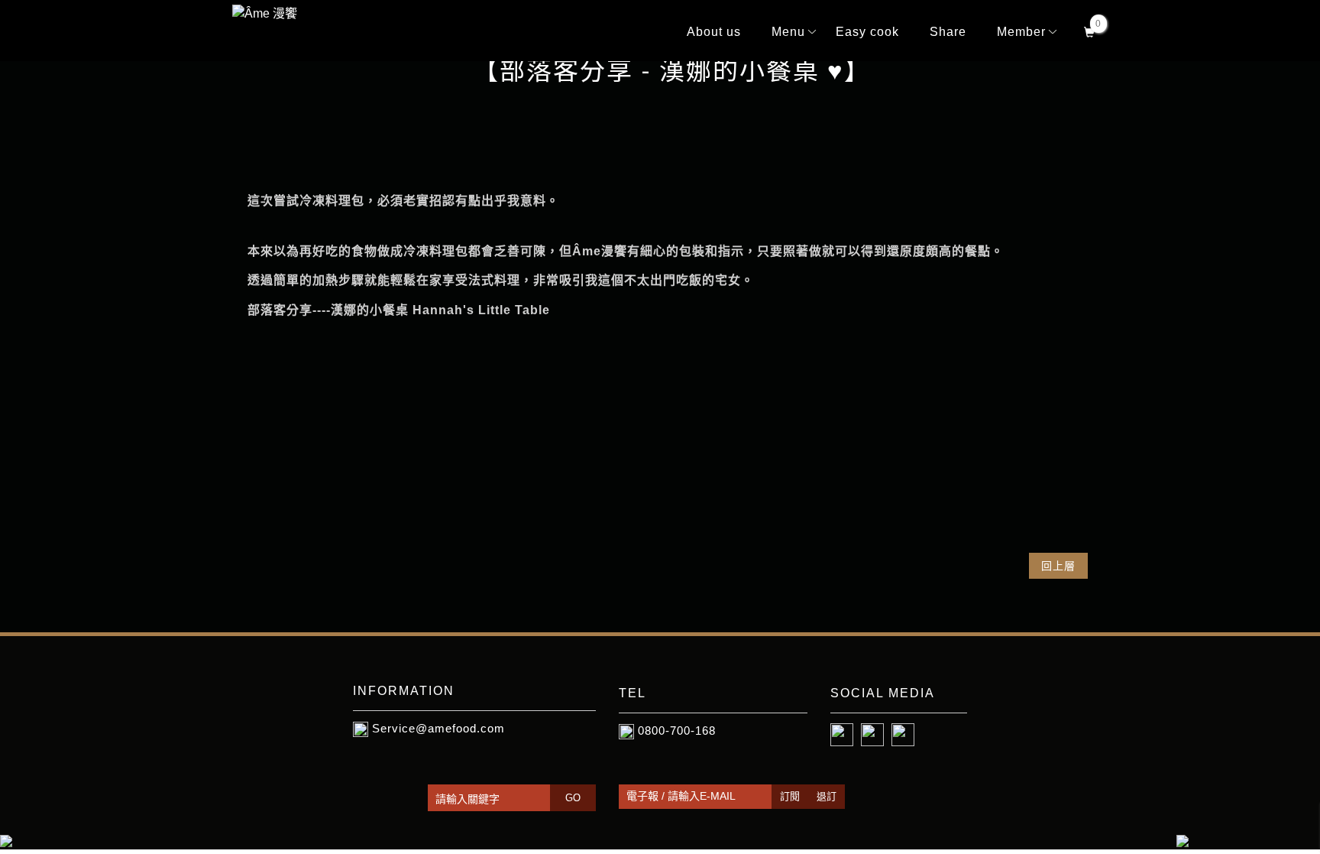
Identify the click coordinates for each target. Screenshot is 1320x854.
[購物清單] (1089, 30)
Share (948, 31)
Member (1021, 31)
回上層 (1058, 566)
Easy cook (867, 31)
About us (714, 31)
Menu (788, 31)
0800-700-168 (677, 730)
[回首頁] (270, 14)
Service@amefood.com (438, 728)
